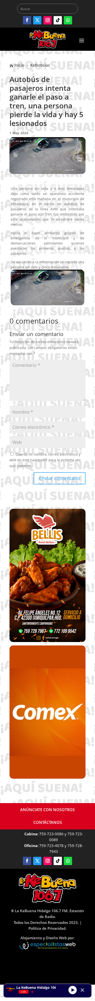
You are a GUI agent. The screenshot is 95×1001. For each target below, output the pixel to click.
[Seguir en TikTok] (58, 20)
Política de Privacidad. (47, 928)
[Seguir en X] (37, 20)
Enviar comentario (59, 478)
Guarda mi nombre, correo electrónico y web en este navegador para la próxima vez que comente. (45, 460)
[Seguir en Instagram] (47, 20)
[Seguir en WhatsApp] (68, 20)
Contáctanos (47, 822)
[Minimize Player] (82, 990)
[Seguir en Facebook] (27, 20)
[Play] (72, 990)
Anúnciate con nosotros (47, 809)
